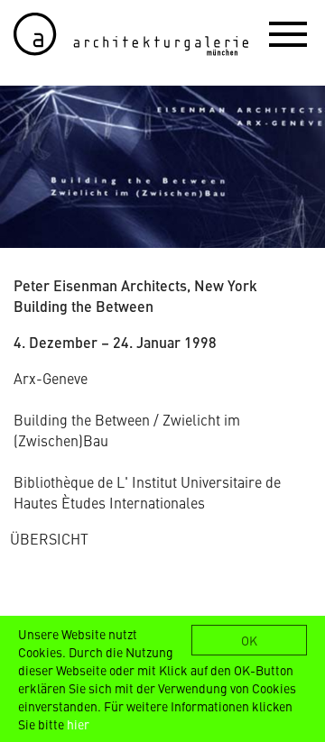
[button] (288, 33)
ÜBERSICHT (49, 538)
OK (249, 640)
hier (78, 724)
